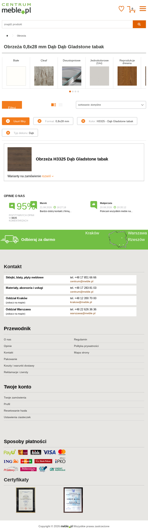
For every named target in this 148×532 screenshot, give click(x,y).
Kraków (92, 233)
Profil (7, 404)
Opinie (8, 345)
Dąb (24, 132)
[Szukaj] (139, 24)
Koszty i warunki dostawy (19, 365)
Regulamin (80, 339)
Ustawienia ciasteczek (17, 417)
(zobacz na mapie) (15, 302)
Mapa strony (81, 352)
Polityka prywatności (86, 345)
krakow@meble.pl (81, 302)
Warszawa (137, 233)
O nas (7, 339)
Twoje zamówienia (15, 397)
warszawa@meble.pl (82, 313)
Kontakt (13, 266)
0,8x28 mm (57, 121)
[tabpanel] (16, 73)
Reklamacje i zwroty (16, 372)
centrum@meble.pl (81, 281)
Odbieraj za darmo (38, 239)
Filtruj (12, 107)
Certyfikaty (16, 479)
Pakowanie (10, 359)
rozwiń (46, 176)
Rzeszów (136, 239)
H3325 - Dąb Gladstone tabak (111, 121)
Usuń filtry (19, 121)
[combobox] (111, 105)
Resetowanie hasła (15, 410)
